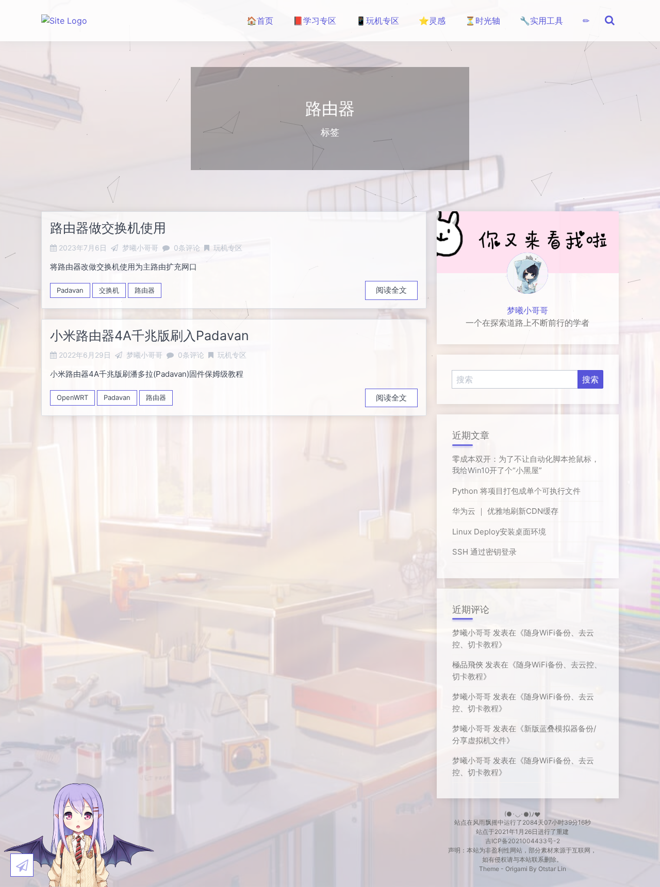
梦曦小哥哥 (527, 310)
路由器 (145, 290)
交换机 (109, 290)
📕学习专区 (314, 20)
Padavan (70, 290)
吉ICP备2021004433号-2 (522, 841)
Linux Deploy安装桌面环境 (499, 532)
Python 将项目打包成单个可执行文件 (516, 491)
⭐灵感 (432, 20)
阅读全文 (391, 290)
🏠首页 (259, 20)
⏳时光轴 (482, 20)
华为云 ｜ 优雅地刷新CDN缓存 (505, 511)
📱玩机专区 (377, 20)
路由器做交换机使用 (108, 228)
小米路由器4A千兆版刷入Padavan (149, 335)
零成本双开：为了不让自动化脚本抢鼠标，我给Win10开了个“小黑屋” (525, 465)
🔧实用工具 (541, 20)
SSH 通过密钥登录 (484, 552)
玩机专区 (227, 247)
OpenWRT (72, 397)
